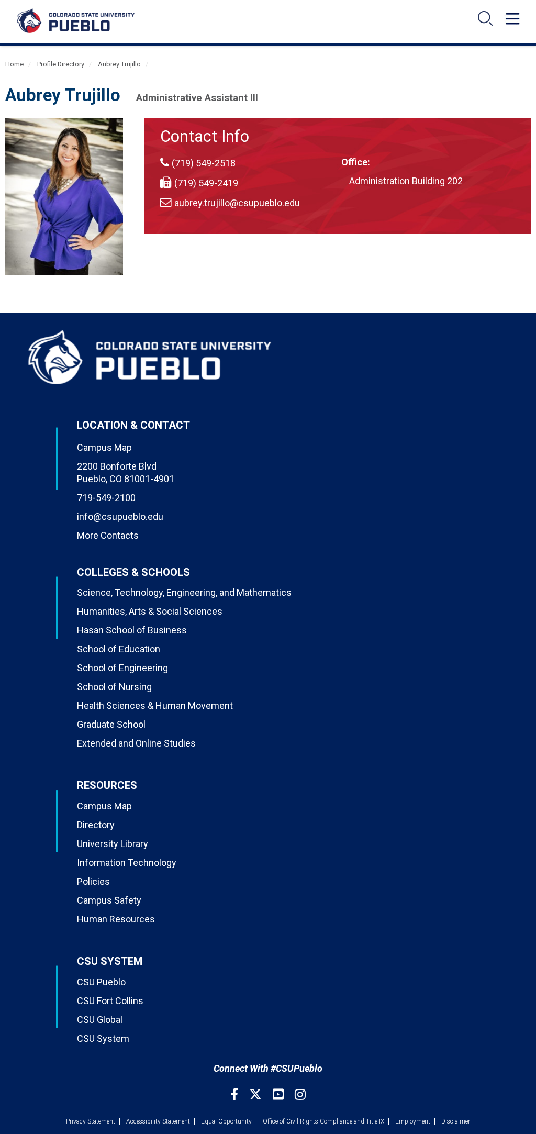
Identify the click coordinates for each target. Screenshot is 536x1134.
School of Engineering (122, 667)
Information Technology (126, 862)
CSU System (103, 1038)
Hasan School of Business (132, 630)
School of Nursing (114, 686)
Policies (93, 881)
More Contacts (108, 535)
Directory (96, 824)
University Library (112, 843)
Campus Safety (109, 900)
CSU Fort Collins (110, 1000)
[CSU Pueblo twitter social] (256, 1094)
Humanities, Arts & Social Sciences (149, 611)
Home (14, 64)
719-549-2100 (106, 497)
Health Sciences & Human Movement (155, 705)
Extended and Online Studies (136, 743)
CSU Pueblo (101, 981)
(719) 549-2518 (204, 163)
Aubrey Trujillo (119, 64)
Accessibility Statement (158, 1121)
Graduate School (111, 724)
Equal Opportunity (226, 1121)
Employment (412, 1121)
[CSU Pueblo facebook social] (235, 1094)
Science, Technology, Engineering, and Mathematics (184, 592)
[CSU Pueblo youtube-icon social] (279, 1094)
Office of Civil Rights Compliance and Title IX (323, 1121)
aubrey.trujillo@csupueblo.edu (237, 202)
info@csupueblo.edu (120, 516)
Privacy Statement (90, 1121)
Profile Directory (60, 64)
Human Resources (116, 919)
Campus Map (104, 447)
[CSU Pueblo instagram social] (300, 1094)
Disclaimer (455, 1121)
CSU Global (99, 1019)
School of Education (118, 648)
